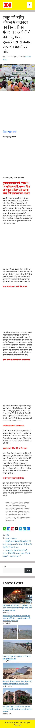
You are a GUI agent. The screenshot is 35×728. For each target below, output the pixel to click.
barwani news (11, 538)
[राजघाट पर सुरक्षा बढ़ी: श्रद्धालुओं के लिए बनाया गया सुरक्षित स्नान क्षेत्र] (17, 640)
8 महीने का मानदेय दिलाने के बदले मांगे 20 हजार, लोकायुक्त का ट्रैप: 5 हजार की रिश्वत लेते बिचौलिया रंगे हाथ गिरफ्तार (17, 544)
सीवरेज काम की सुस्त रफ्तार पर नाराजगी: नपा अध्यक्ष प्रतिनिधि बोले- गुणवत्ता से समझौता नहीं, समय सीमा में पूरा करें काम (17, 618)
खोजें (4, 567)
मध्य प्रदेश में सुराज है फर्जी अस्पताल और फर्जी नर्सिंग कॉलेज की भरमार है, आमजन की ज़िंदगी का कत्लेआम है (17, 709)
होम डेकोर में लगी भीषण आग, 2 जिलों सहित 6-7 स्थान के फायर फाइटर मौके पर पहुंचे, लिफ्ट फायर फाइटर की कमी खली (17, 607)
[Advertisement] (17, 111)
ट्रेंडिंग (7, 535)
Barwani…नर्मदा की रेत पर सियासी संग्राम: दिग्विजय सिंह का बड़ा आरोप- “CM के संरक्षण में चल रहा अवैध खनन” (16, 553)
